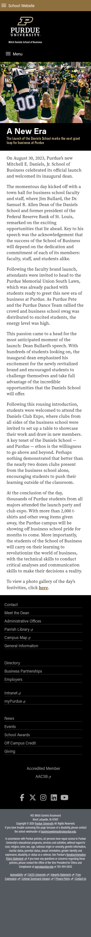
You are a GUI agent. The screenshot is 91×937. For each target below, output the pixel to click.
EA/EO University (37, 875)
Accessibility (16, 875)
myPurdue (13, 701)
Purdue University (44, 823)
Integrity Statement (61, 875)
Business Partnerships (23, 671)
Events (10, 726)
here (43, 587)
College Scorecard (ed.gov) (36, 879)
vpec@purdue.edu (44, 867)
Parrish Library (17, 629)
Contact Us (80, 879)
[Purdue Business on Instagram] (43, 797)
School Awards (17, 734)
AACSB (42, 776)
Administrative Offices (22, 621)
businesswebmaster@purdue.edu (58, 832)
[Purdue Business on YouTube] (64, 797)
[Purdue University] (25, 26)
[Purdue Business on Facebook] (22, 797)
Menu (18, 54)
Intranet (10, 693)
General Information (21, 645)
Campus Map (15, 637)
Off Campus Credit (20, 743)
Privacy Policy (62, 879)
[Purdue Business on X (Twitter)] (32, 797)
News (9, 718)
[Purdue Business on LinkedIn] (53, 797)
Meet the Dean (16, 612)
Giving (9, 751)
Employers (13, 679)
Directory (12, 662)
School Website (21, 5)
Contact (11, 604)
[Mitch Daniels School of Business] (25, 44)
